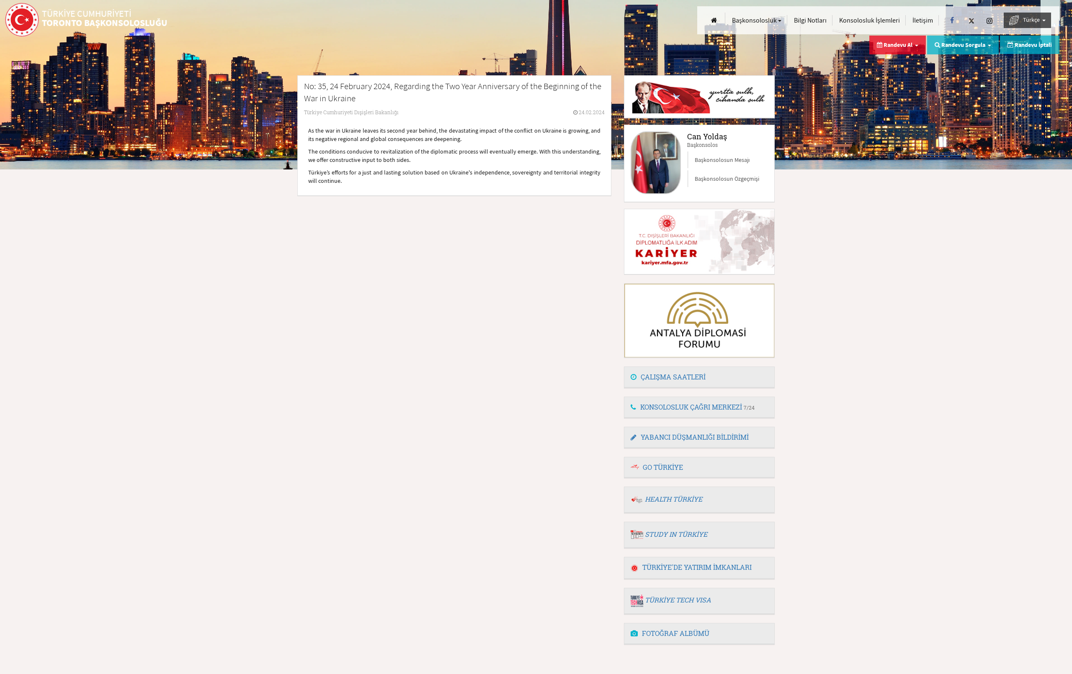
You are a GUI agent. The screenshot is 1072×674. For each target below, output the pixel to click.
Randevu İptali (1032, 45)
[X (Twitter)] (971, 20)
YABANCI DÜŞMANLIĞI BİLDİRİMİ (695, 437)
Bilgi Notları (810, 20)
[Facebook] (952, 20)
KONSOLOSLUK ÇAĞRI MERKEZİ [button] (697, 406)
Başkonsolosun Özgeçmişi (727, 178)
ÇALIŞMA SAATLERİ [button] (673, 376)
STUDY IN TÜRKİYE (676, 534)
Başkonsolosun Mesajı (722, 160)
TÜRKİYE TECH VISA (678, 599)
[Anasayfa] (714, 20)
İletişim (922, 20)
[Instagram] (989, 20)
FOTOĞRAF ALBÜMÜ (675, 633)
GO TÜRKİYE (663, 467)
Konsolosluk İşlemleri (869, 20)
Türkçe (1032, 19)
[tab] (699, 377)
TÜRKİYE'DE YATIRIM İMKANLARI (697, 567)
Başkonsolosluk (755, 20)
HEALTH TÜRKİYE (673, 499)
